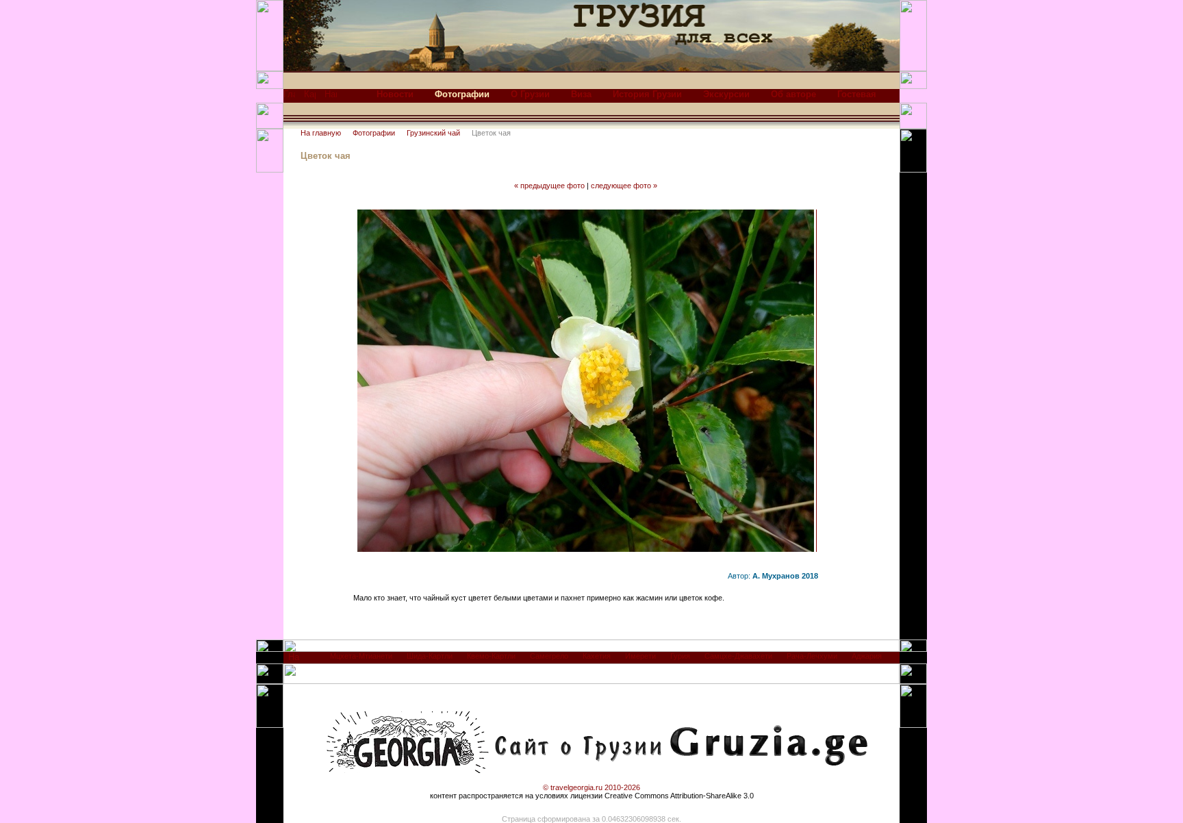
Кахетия (597, 656)
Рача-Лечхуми (812, 656)
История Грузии (647, 94)
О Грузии (530, 94)
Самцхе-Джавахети (738, 656)
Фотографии (374, 133)
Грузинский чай (433, 133)
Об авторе (793, 94)
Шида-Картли (430, 656)
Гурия (680, 656)
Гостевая (856, 94)
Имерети (640, 656)
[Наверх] (294, 660)
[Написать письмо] (331, 97)
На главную (321, 133)
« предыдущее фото (549, 185)
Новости (395, 94)
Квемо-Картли (491, 656)
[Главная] (289, 97)
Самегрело (549, 656)
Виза (581, 94)
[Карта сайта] (310, 97)
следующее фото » (624, 185)
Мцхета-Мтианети (361, 656)
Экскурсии (726, 94)
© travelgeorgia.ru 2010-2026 (591, 787)
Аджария (867, 656)
